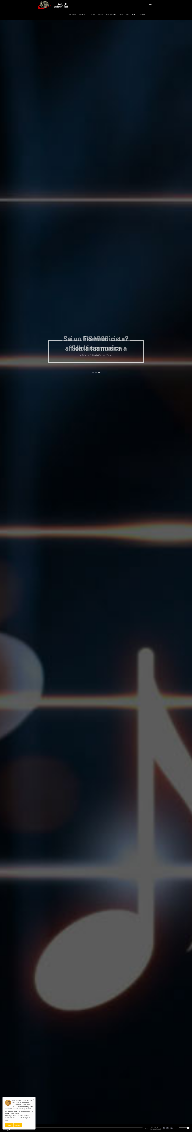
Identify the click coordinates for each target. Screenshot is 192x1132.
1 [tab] (93, 369)
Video (134, 15)
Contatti (142, 15)
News (121, 15)
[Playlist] (163, 1128)
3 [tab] (99, 369)
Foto (127, 15)
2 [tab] (96, 369)
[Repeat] (171, 1128)
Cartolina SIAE (111, 15)
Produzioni (83, 15)
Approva (18, 1125)
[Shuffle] (167, 1128)
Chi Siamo (72, 15)
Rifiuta (9, 1125)
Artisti (100, 15)
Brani (93, 15)
